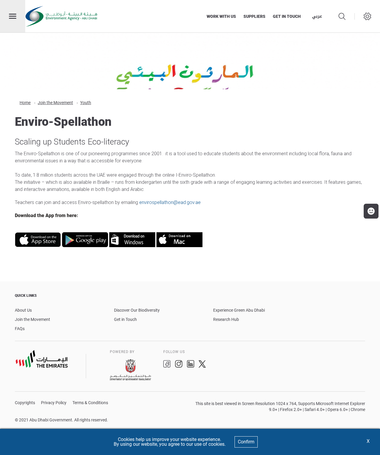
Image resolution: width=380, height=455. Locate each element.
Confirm (246, 442)
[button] (371, 211)
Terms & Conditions (90, 403)
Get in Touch (125, 319)
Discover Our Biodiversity (137, 310)
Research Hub (226, 319)
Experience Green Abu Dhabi (239, 310)
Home (25, 102)
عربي (317, 16)
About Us (23, 310)
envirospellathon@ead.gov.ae (170, 202)
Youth (85, 102)
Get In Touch (287, 16)
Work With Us (221, 16)
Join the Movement (55, 102)
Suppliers (254, 16)
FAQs (20, 328)
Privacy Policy (53, 403)
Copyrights (25, 403)
